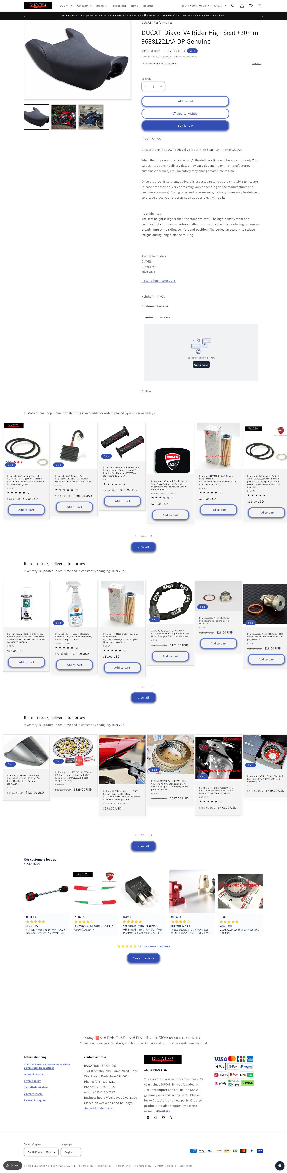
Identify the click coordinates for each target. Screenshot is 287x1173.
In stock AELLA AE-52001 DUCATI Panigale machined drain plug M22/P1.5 (215, 621)
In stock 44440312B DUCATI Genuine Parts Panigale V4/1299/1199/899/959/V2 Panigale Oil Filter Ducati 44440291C (218, 480)
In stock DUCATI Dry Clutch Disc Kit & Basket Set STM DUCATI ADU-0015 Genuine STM (265, 779)
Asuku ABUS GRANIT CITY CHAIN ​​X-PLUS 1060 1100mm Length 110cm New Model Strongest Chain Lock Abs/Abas (170, 634)
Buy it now (185, 125)
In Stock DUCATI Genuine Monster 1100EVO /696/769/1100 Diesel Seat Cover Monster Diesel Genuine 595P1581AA (24, 779)
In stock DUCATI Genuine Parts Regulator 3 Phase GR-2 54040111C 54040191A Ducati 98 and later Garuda (73, 479)
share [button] (148, 391)
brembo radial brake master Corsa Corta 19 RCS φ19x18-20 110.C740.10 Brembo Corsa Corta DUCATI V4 (216, 791)
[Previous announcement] (24, 16)
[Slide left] (135, 536)
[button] (66, 5)
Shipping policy (143, 1165)
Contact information (165, 1165)
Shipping (164, 56)
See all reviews (143, 958)
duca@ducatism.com (99, 1108)
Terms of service (123, 1165)
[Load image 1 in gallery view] (36, 117)
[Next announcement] (262, 16)
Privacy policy (104, 1165)
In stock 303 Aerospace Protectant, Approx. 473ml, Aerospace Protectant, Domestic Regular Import (73, 637)
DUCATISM (37, 1166)
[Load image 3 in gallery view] (91, 117)
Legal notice (186, 1165)
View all (143, 547)
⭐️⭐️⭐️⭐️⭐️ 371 (143, 946)
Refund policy (86, 1165)
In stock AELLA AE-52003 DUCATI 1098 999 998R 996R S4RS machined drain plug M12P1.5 (265, 637)
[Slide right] (151, 536)
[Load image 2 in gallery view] (63, 117)
